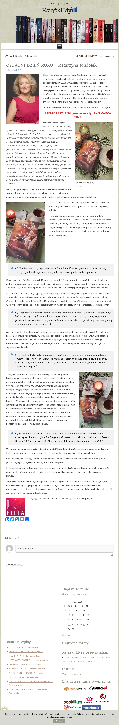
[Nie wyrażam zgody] (115, 717)
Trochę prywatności (72, 674)
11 (76, 615)
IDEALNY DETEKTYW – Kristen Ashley (94, 56)
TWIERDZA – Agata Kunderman (23, 647)
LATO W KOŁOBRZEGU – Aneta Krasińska (28, 660)
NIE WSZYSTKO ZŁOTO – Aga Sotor (26, 673)
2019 (104, 657)
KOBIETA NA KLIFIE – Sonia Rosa (24, 656)
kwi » (69, 635)
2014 (75, 657)
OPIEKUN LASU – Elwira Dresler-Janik (26, 664)
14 (88, 615)
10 (73, 615)
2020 (109, 657)
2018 (98, 657)
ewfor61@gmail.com (75, 594)
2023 (76, 661)
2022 (70, 661)
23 (69, 624)
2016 (87, 657)
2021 (64, 661)
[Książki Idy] (59, 10)
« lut (64, 635)
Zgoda (59, 721)
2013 (70, 657)
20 (84, 619)
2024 (81, 661)
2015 (81, 657)
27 (84, 624)
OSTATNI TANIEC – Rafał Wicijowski (26, 651)
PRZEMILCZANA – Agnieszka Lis (24, 677)
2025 (87, 661)
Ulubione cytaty (75, 643)
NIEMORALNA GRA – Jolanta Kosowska (27, 668)
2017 (92, 657)
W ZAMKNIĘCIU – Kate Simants (21, 56)
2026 (93, 661)
